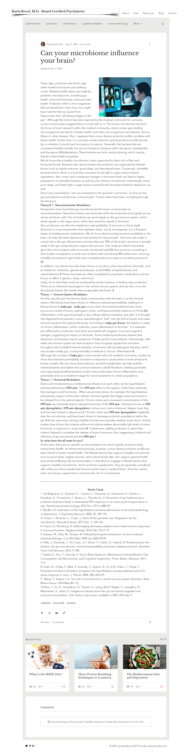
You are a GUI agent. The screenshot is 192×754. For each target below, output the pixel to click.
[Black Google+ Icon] (33, 745)
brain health (58, 602)
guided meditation (92, 23)
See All (163, 639)
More (136, 23)
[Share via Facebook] (41, 612)
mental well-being (118, 23)
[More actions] (150, 44)
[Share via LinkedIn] (56, 612)
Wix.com (162, 746)
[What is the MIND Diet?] (47, 657)
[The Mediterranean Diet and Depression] (144, 657)
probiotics (51, 23)
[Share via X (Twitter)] (49, 612)
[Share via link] (64, 612)
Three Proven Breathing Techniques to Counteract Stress (95, 676)
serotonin (71, 602)
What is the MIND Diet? (45, 674)
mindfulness (69, 23)
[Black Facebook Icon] (30, 745)
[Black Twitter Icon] (26, 745)
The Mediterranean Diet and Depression (143, 676)
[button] (162, 23)
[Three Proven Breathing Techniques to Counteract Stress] (96, 657)
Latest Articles (33, 23)
